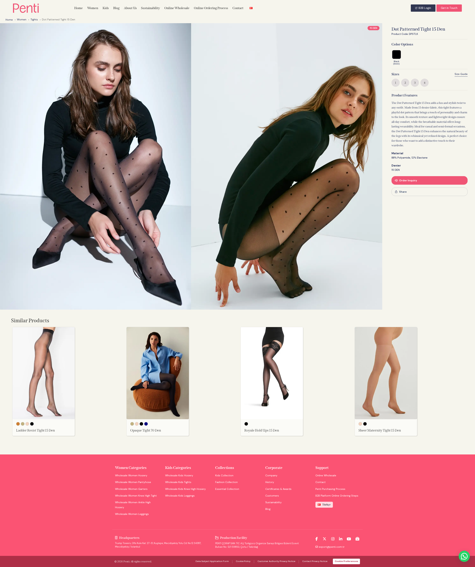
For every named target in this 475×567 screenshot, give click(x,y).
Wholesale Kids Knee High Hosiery (185, 489)
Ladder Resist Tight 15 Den (35, 430)
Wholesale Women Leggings (132, 514)
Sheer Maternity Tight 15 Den (379, 430)
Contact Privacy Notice (314, 561)
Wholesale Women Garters (131, 489)
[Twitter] (324, 539)
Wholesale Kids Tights (178, 482)
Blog (268, 509)
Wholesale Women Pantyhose (133, 482)
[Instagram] (333, 539)
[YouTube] (349, 539)
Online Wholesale (325, 475)
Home (9, 19)
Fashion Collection (226, 482)
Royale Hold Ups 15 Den (261, 430)
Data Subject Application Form (212, 561)
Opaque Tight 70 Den (145, 430)
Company (271, 475)
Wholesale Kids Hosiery (179, 475)
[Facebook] (316, 539)
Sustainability (273, 502)
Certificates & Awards (278, 489)
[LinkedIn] (340, 539)
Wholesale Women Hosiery (131, 475)
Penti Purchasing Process (330, 489)
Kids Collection (224, 475)
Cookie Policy (243, 561)
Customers (272, 495)
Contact (320, 482)
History (269, 482)
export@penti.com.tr (332, 546)
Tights (34, 19)
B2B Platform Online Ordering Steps (336, 495)
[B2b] (357, 539)
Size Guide (461, 74)
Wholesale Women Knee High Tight (136, 495)
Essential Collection (227, 489)
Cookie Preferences (346, 561)
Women (21, 19)
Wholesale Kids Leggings (180, 495)
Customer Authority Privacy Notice (276, 561)
